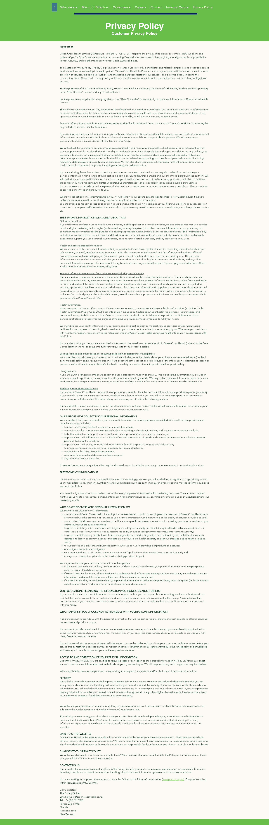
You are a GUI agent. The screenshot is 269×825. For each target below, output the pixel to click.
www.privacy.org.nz (173, 779)
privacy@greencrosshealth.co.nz (84, 796)
